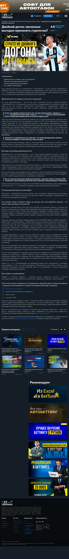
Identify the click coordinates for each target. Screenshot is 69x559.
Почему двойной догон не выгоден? (16, 83)
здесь (4, 92)
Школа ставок (18, 521)
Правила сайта (28, 523)
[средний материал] (29, 329)
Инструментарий (42, 313)
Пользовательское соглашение (29, 526)
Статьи (4, 527)
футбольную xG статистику (14, 288)
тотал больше (41, 114)
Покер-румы (6, 523)
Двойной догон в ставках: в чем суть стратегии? (19, 79)
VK (28, 318)
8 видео (12, 263)
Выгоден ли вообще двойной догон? (16, 81)
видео (15, 186)
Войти (58, 15)
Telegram (16, 318)
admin (56, 30)
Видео (16, 527)
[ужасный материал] (24, 329)
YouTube (23, 318)
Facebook (33, 318)
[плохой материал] (26, 329)
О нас (26, 521)
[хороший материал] (32, 329)
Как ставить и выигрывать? (12, 85)
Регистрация (48, 15)
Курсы (4, 521)
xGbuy (16, 529)
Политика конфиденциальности (30, 529)
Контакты (17, 531)
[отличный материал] (35, 329)
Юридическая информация (28, 533)
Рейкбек (5, 525)
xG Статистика (18, 523)
